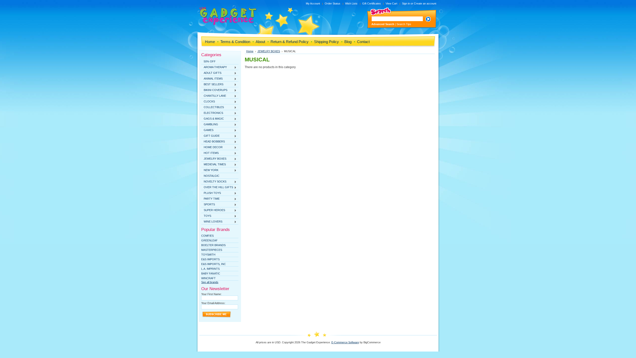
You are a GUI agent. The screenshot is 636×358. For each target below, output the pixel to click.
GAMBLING (209, 124)
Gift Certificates (371, 3)
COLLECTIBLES (212, 107)
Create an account (425, 3)
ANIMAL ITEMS (212, 79)
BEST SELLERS (212, 84)
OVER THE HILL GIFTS (217, 187)
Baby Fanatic (210, 273)
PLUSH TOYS (211, 193)
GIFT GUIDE (210, 136)
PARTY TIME (210, 199)
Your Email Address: (213, 303)
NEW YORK (209, 170)
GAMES (207, 130)
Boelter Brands (213, 245)
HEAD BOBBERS (213, 141)
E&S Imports (210, 259)
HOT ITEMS (210, 153)
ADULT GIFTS (211, 73)
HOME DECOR (212, 147)
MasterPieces (211, 249)
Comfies (207, 235)
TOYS (206, 216)
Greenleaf (209, 240)
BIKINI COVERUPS (214, 90)
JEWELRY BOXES (213, 159)
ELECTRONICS (212, 113)
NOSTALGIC (211, 175)
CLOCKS (208, 101)
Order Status (332, 3)
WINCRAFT (208, 278)
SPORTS (208, 204)
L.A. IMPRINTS (210, 268)
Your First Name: (211, 294)
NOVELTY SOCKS (213, 181)
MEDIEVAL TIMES (213, 164)
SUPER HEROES (213, 210)
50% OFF (210, 61)
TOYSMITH (208, 254)
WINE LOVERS (211, 222)
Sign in (406, 3)
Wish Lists (351, 3)
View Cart (391, 3)
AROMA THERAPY (214, 67)
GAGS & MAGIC (212, 119)
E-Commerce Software (345, 342)
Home (249, 51)
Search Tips (404, 24)
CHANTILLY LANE (213, 96)
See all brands (209, 282)
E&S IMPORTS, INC (213, 264)
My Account (313, 3)
